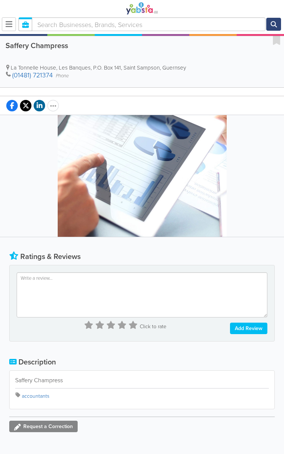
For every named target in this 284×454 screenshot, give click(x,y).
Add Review (249, 328)
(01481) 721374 (32, 74)
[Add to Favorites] (276, 40)
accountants (35, 395)
